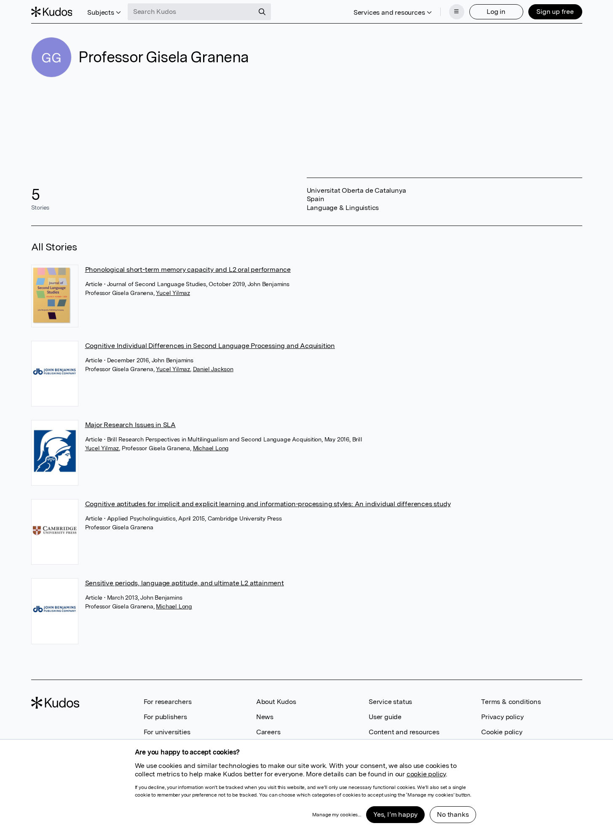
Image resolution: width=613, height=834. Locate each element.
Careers (268, 732)
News (264, 717)
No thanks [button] (452, 814)
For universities (167, 732)
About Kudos (276, 702)
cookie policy (426, 774)
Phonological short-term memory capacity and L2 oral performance (188, 270)
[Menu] (456, 11)
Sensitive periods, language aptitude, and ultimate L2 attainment (184, 583)
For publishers (165, 717)
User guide (385, 717)
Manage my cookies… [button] (336, 815)
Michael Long (211, 448)
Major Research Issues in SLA (130, 425)
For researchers (168, 702)
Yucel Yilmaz (173, 293)
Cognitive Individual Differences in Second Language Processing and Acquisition (210, 346)
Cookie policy (501, 732)
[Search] (262, 12)
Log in (496, 12)
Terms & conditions (511, 702)
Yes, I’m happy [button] (395, 814)
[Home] (51, 12)
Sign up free (555, 12)
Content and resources (404, 732)
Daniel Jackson (213, 369)
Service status (390, 702)
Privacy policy (502, 717)
